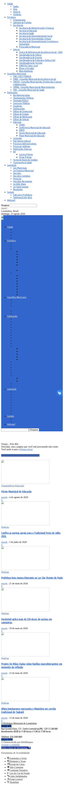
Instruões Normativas (22, 181)
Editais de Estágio (21, 114)
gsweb (4, 497)
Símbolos (17, 14)
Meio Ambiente (26, 71)
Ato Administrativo (21, 95)
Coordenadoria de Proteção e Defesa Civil (37, 60)
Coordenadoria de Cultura (30, 55)
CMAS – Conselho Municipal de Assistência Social (34, 79)
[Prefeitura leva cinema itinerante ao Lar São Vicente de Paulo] (25, 569)
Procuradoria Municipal (29, 46)
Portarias (17, 178)
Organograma (19, 20)
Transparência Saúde (22, 162)
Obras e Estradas (26, 68)
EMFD (22, 130)
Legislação (11, 165)
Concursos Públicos (21, 103)
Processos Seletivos (21, 146)
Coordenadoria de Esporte (30, 57)
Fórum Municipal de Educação (32, 133)
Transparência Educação (12, 485)
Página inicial (26, 449)
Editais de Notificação (22, 116)
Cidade (10, 3)
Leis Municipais (20, 168)
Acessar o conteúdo (10, 745)
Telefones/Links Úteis (22, 197)
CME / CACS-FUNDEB (22, 76)
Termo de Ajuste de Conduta (25, 159)
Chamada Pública (20, 100)
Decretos (17, 173)
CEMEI (22, 124)
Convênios (17, 106)
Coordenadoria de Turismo (30, 63)
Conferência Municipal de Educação (34, 127)
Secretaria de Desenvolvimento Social (35, 36)
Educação (17, 122)
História (16, 11)
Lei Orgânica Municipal (23, 170)
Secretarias (18, 25)
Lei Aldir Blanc (19, 184)
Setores (16, 49)
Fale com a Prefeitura (22, 194)
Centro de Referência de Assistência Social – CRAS (41, 52)
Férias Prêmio (25, 157)
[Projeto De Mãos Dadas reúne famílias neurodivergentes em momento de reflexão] (25, 655)
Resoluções (18, 189)
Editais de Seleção (21, 119)
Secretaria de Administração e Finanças (36, 28)
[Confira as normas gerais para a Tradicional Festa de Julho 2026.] (25, 524)
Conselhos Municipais (16, 73)
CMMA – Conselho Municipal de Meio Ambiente (34, 87)
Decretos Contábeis (21, 176)
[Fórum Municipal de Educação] (25, 483)
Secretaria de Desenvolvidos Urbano (35, 38)
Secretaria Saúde (26, 33)
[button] (16, 748)
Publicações (12, 92)
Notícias (5, 527)
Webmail (11, 200)
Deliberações (19, 108)
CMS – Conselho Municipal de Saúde (28, 90)
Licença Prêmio (26, 154)
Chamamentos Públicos (23, 98)
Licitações (17, 138)
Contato (10, 192)
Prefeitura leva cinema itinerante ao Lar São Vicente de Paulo (32, 577)
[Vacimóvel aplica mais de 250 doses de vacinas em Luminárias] (25, 610)
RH (14, 151)
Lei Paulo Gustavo (20, 186)
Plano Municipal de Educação (32, 135)
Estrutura (11, 17)
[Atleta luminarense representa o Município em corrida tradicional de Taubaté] (25, 700)
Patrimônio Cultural (22, 141)
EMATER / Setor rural (28, 65)
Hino (15, 9)
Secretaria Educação (28, 30)
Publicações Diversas (22, 149)
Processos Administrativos (24, 143)
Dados (16, 6)
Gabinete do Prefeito (22, 22)
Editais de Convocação (22, 111)
